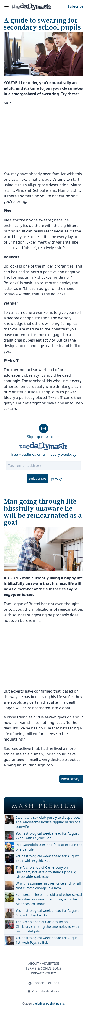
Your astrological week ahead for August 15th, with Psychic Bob (47, 858)
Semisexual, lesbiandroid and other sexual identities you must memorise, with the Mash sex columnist (49, 899)
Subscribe (37, 478)
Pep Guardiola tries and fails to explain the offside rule (49, 846)
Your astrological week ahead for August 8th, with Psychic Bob (47, 912)
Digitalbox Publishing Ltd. (48, 1004)
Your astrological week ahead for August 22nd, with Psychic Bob (47, 835)
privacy (56, 478)
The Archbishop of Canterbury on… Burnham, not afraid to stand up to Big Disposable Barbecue (46, 872)
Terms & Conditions (43, 968)
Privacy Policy (43, 973)
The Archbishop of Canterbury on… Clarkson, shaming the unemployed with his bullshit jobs (47, 926)
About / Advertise (43, 963)
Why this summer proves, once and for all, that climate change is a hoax (49, 885)
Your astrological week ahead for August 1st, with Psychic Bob (47, 940)
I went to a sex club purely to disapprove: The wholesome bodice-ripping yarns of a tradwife (48, 822)
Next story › (71, 778)
